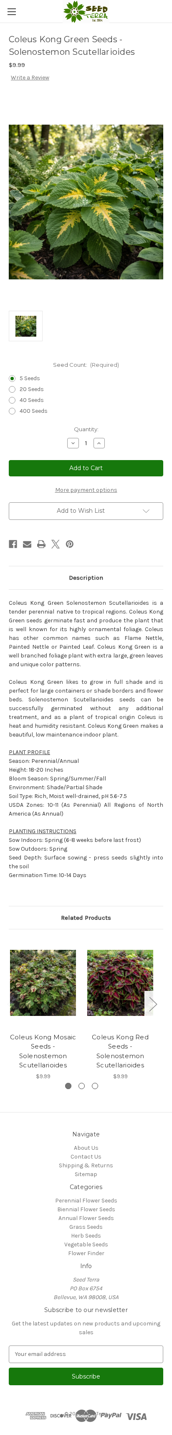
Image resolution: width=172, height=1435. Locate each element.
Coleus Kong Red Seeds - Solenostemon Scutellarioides (120, 1051)
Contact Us (86, 1156)
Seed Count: (86, 364)
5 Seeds (30, 378)
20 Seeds (32, 389)
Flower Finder (86, 1253)
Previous (11, 1003)
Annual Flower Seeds (86, 1218)
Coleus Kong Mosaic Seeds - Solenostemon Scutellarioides (43, 1051)
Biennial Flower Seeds (86, 1209)
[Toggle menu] (11, 11)
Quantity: (86, 429)
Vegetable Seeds (86, 1244)
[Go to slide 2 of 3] (81, 1086)
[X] (55, 544)
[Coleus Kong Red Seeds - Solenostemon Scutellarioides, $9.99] (120, 982)
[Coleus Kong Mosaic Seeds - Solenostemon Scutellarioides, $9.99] (43, 982)
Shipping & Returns (86, 1165)
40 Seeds (32, 400)
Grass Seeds (86, 1226)
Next (152, 1003)
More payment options (86, 490)
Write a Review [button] (30, 77)
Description (86, 577)
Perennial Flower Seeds (86, 1200)
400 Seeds (34, 410)
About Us (86, 1147)
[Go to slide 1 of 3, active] (68, 1086)
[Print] (41, 544)
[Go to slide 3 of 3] (95, 1086)
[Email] (27, 544)
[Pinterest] (70, 544)
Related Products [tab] (86, 917)
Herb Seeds (86, 1235)
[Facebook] (13, 544)
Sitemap (86, 1174)
